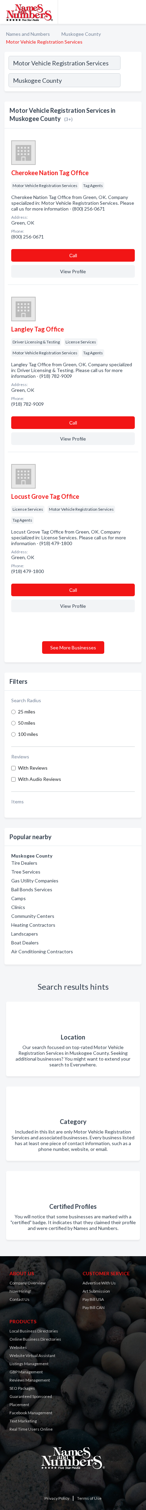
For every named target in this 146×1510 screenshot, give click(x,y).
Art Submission (96, 1291)
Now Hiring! (21, 1291)
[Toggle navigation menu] (137, 12)
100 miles (28, 734)
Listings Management (29, 1363)
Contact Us (20, 1299)
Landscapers (24, 934)
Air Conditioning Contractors (42, 951)
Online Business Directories (35, 1339)
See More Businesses (73, 647)
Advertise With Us (99, 1282)
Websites (18, 1347)
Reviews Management (30, 1380)
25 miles (26, 711)
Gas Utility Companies (34, 880)
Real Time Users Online (31, 1429)
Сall (73, 255)
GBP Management (26, 1371)
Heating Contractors (33, 925)
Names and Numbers (28, 34)
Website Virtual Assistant (32, 1355)
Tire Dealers (24, 863)
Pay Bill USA (93, 1299)
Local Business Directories (34, 1331)
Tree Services (25, 872)
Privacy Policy (56, 1498)
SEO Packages (22, 1388)
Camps (18, 898)
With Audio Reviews (39, 779)
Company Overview (27, 1282)
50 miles (26, 723)
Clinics (18, 907)
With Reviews (33, 768)
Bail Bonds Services (31, 889)
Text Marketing (23, 1420)
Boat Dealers (25, 942)
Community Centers (32, 916)
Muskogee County (81, 34)
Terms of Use (89, 1498)
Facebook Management (31, 1412)
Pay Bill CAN (94, 1307)
